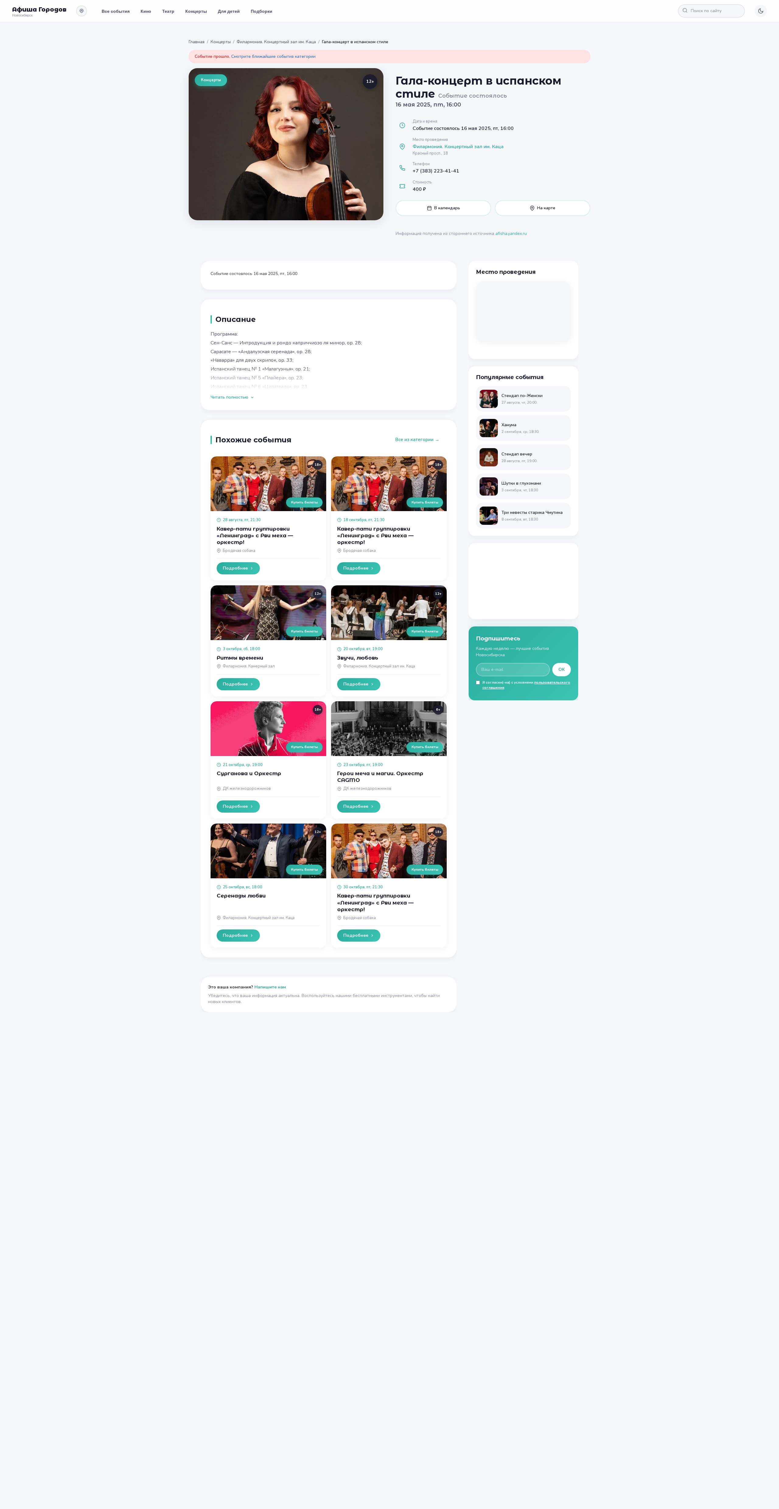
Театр (168, 11)
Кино (146, 11)
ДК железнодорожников (247, 788)
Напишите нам (270, 987)
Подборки (261, 11)
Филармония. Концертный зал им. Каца (276, 42)
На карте (546, 208)
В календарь (447, 208)
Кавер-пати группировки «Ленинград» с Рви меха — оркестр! (255, 535)
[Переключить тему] (761, 11)
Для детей (229, 11)
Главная (196, 42)
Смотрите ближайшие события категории (273, 56)
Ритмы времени (240, 658)
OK (561, 669)
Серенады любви (241, 896)
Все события (116, 11)
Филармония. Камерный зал (249, 666)
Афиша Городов (39, 9)
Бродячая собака (239, 550)
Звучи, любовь (357, 658)
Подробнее (235, 568)
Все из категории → (417, 440)
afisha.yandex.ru (511, 233)
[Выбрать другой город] (81, 10)
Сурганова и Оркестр (249, 773)
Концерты (196, 11)
